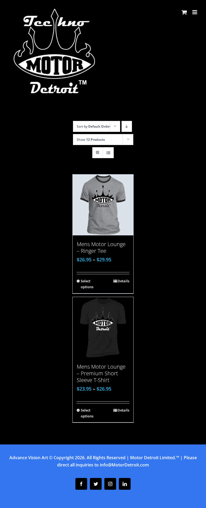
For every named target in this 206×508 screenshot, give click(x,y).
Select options (87, 284)
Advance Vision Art (28, 458)
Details (123, 281)
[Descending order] (127, 126)
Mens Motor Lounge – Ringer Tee (101, 247)
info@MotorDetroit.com (124, 465)
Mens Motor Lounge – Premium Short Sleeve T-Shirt (101, 373)
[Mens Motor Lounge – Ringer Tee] (103, 205)
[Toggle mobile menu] (195, 12)
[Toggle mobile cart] (184, 12)
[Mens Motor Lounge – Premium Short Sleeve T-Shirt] (103, 327)
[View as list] (108, 152)
